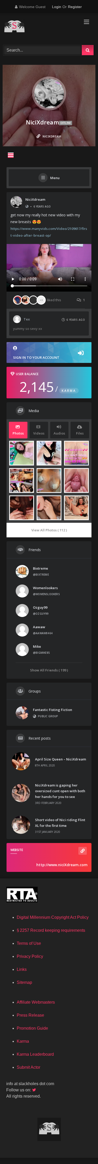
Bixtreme (40, 568)
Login (56, 7)
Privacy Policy (30, 956)
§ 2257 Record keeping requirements (51, 930)
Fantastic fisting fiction (52, 709)
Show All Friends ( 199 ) (49, 670)
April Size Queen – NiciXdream (60, 759)
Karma (23, 1041)
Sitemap (24, 982)
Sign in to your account (36, 357)
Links (22, 969)
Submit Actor (28, 1067)
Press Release (30, 1015)
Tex (27, 319)
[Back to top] (82, 1148)
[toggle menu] (11, 155)
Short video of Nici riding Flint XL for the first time (60, 822)
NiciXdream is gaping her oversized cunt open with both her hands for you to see (60, 791)
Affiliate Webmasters (36, 1002)
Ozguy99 (40, 607)
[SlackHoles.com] (40, 28)
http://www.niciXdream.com (62, 864)
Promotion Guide (32, 1028)
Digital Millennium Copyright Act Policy (53, 917)
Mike (37, 646)
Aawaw (39, 627)
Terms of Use (29, 943)
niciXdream (35, 199)
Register (75, 7)
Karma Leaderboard (35, 1054)
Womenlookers (45, 588)
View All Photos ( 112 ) (49, 530)
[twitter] (34, 1090)
